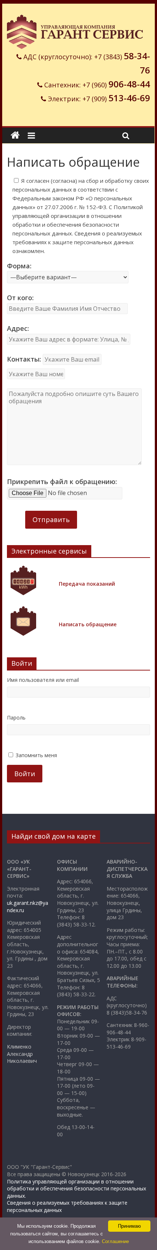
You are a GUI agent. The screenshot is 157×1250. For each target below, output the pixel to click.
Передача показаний (87, 583)
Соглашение (115, 1241)
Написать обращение (87, 624)
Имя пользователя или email (43, 679)
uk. (10, 902)
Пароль (16, 717)
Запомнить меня (36, 755)
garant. (22, 902)
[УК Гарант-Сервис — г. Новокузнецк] (15, 135)
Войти (24, 773)
